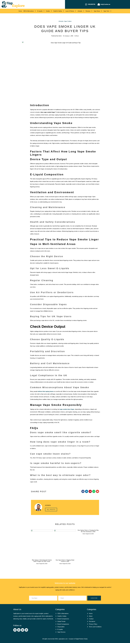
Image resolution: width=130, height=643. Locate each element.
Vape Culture (67, 21)
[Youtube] (22, 630)
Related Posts (65, 524)
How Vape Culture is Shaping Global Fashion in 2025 (65, 560)
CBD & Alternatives (28, 11)
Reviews (88, 11)
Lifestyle (80, 11)
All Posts (51, 509)
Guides (48, 11)
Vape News (97, 11)
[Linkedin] (26, 630)
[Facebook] (15, 630)
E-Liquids (39, 11)
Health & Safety (57, 11)
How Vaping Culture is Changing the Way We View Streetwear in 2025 (88, 531)
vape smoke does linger (66, 409)
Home (20, 11)
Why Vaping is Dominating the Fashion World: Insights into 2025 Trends (42, 560)
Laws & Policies (69, 11)
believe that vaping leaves (46, 391)
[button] (83, 491)
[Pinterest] (18, 630)
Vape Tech (106, 11)
